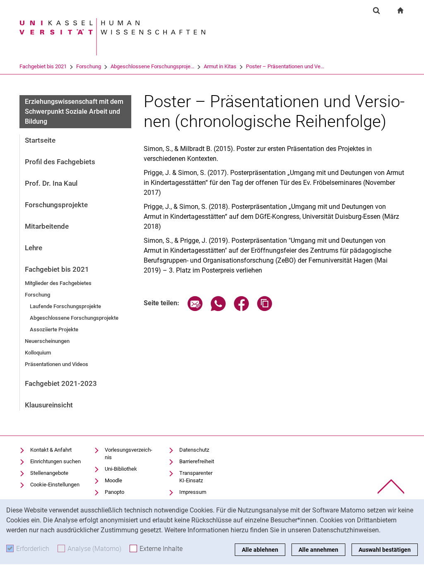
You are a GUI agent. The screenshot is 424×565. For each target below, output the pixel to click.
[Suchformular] (376, 10)
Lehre (33, 248)
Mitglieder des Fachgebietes (58, 283)
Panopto (114, 492)
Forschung (88, 66)
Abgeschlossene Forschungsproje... (152, 66)
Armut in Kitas (220, 66)
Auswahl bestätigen (385, 549)
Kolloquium (38, 353)
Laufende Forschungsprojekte (65, 306)
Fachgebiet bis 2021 (43, 66)
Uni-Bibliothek (121, 469)
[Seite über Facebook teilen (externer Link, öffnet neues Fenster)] (241, 309)
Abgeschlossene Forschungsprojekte (74, 318)
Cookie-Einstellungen (55, 484)
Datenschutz (194, 450)
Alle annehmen (318, 549)
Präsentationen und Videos (56, 364)
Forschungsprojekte (56, 205)
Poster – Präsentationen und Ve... (285, 66)
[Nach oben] (391, 486)
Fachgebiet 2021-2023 (61, 383)
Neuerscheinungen (47, 341)
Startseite (40, 140)
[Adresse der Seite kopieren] (264, 309)
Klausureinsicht (49, 405)
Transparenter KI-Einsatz (195, 477)
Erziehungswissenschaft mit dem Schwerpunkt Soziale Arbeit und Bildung (74, 111)
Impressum (192, 492)
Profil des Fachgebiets (60, 162)
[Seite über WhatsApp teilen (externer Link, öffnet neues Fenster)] (218, 309)
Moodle (113, 480)
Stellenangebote (49, 473)
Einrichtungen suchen (55, 461)
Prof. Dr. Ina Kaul (51, 183)
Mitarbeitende (47, 226)
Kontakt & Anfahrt (51, 450)
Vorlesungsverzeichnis (128, 453)
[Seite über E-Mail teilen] (195, 309)
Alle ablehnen (260, 549)
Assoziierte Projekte (54, 329)
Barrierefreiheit (196, 461)
